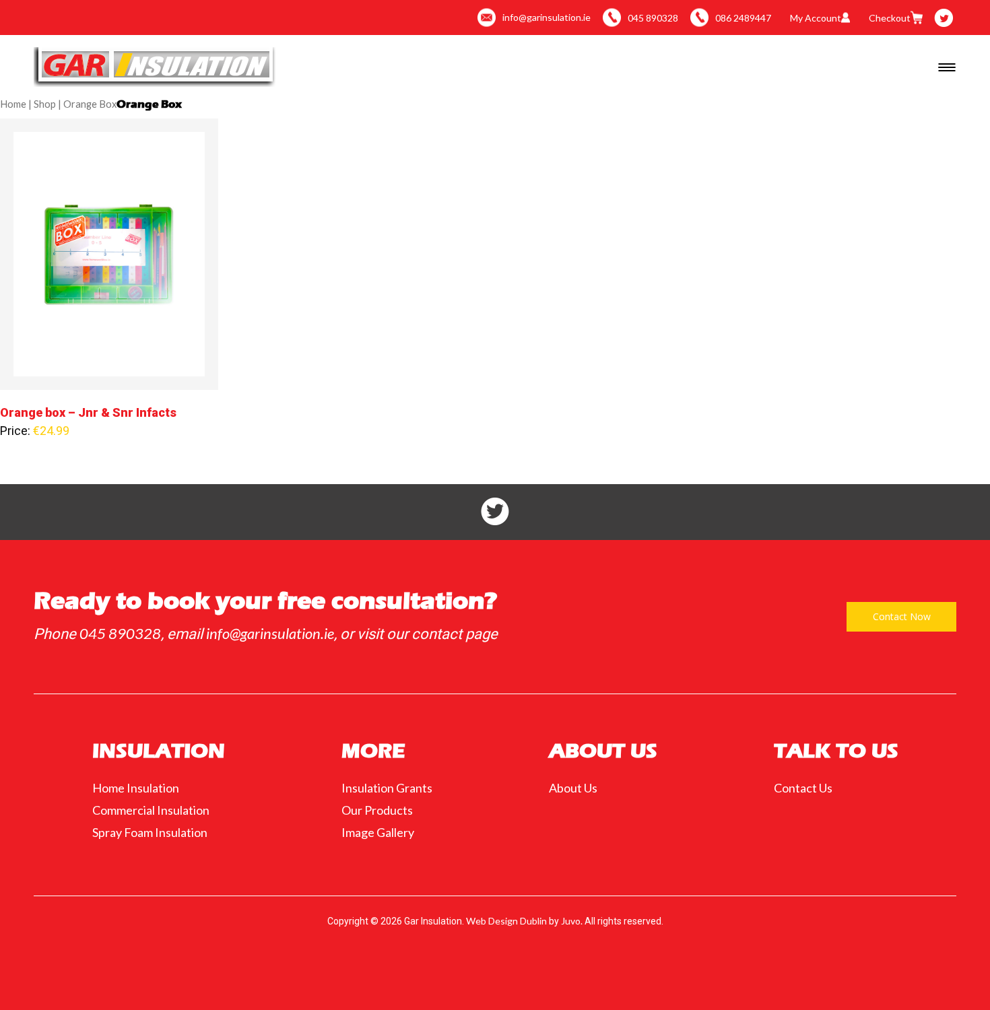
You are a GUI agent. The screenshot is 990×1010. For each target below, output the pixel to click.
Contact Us (803, 788)
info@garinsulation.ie (270, 633)
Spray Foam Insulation (149, 832)
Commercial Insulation (150, 810)
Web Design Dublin (506, 921)
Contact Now (902, 616)
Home (13, 104)
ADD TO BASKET (109, 272)
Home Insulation (135, 788)
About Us (573, 788)
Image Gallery (377, 832)
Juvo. (572, 921)
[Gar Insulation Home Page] (154, 67)
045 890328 (120, 633)
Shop (45, 104)
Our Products (377, 810)
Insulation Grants (386, 788)
